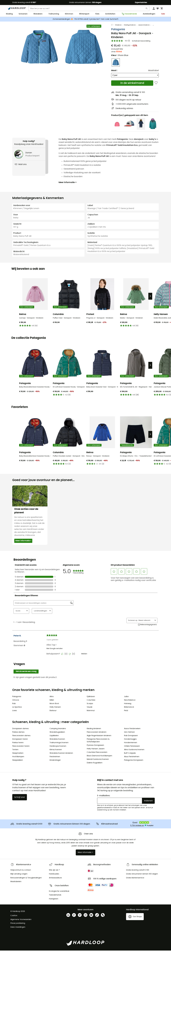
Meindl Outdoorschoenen (98, 759)
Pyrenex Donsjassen (95, 745)
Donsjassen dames (20, 728)
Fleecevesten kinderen (96, 732)
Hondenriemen (130, 743)
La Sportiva (17, 707)
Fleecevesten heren (21, 746)
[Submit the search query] (146, 9)
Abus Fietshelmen (131, 757)
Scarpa (90, 703)
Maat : (114, 70)
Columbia (91, 700)
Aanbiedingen (149, 14)
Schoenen (23, 14)
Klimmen (69, 14)
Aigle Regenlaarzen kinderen (99, 735)
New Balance (129, 700)
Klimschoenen (56, 750)
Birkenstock (129, 707)
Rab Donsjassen (131, 735)
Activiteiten (110, 14)
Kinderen (118, 25)
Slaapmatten (17, 753)
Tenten (15, 750)
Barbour (53, 710)
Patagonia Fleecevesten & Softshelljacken (98, 740)
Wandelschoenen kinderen (61, 753)
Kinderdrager (55, 760)
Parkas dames (18, 732)
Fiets (97, 14)
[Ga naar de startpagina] (113, 25)
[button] (39, 47)
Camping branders (58, 728)
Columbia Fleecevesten (97, 752)
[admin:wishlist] (156, 83)
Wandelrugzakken (57, 732)
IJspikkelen (54, 735)
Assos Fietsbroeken (132, 728)
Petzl (126, 710)
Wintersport (84, 14)
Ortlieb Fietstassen (132, 746)
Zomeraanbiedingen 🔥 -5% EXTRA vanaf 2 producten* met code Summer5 (85, 19)
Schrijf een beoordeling (141, 41)
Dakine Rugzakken (94, 763)
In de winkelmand (132, 83)
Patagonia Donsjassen (133, 760)
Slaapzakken (17, 760)
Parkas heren (18, 743)
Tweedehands (130, 14)
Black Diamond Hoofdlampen (99, 756)
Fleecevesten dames (21, 735)
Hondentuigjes (130, 739)
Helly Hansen (55, 707)
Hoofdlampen (18, 757)
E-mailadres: (103, 796)
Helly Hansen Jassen (96, 749)
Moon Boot (54, 703)
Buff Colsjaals (130, 753)
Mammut (91, 710)
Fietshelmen (55, 757)
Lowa (14, 710)
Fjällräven (91, 696)
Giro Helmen (129, 732)
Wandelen (37, 14)
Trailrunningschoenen (59, 743)
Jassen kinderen (144, 25)
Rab (14, 703)
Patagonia (118, 29)
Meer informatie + (68, 182)
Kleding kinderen (130, 25)
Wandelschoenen (57, 739)
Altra (51, 696)
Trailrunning (53, 14)
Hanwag (127, 703)
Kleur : (119, 55)
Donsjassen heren (20, 739)
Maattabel (153, 70)
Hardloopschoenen (58, 746)
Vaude (89, 707)
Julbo (126, 696)
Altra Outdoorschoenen (134, 750)
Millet (52, 700)
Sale (163, 14)
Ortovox (15, 700)
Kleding (9, 14)
